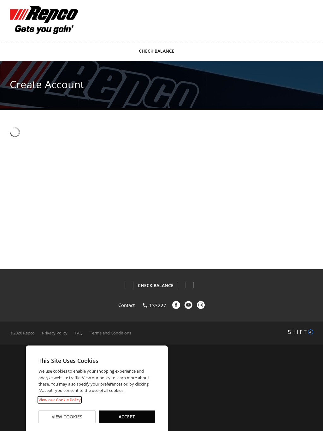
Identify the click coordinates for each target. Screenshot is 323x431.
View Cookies (67, 417)
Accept (127, 417)
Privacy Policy (55, 333)
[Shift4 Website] (300, 331)
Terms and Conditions (110, 333)
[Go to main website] (44, 20)
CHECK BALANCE (156, 51)
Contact (126, 305)
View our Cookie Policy (59, 400)
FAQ (79, 333)
